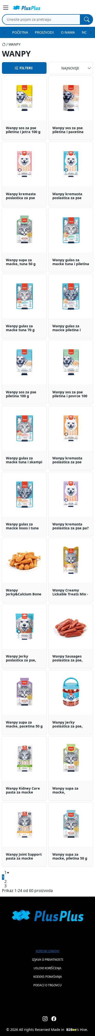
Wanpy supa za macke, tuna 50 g (21, 262)
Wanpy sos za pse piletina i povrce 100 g (69, 394)
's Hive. (77, 1029)
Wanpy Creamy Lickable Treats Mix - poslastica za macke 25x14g (70, 592)
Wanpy (14, 44)
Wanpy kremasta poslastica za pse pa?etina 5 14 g (70, 526)
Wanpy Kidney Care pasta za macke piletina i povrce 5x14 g (24, 790)
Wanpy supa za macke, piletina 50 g (69, 856)
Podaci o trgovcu (47, 985)
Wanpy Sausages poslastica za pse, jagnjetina (67, 658)
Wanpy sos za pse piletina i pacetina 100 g (68, 130)
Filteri (26, 68)
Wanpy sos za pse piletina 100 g (21, 394)
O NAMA (68, 32)
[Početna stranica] (5, 44)
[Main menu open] (6, 8)
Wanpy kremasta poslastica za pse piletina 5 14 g (67, 196)
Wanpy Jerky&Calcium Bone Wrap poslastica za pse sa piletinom (23, 592)
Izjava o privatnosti (47, 960)
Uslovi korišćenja (47, 968)
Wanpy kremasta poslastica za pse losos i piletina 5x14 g (24, 196)
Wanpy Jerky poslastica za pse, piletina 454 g (67, 724)
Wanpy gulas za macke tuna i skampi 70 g (24, 460)
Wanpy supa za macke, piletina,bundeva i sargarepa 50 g (68, 790)
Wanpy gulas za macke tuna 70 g (20, 328)
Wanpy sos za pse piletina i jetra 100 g (23, 130)
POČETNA (20, 32)
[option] (24, 108)
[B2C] (26, 8)
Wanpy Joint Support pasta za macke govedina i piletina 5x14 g (24, 856)
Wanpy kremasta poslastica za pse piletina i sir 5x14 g (68, 460)
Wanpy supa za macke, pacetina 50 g (24, 724)
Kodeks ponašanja (47, 977)
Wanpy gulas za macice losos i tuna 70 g (22, 526)
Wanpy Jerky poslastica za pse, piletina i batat (21, 658)
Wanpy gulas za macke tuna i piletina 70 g (70, 262)
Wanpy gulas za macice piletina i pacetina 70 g (66, 328)
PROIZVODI (44, 32)
